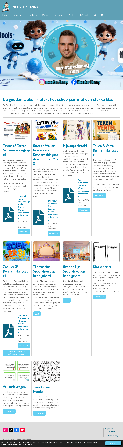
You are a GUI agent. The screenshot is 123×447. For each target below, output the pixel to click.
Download (23, 232)
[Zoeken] (95, 15)
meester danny (25, 7)
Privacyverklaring (111, 436)
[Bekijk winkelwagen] (102, 15)
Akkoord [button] (113, 443)
